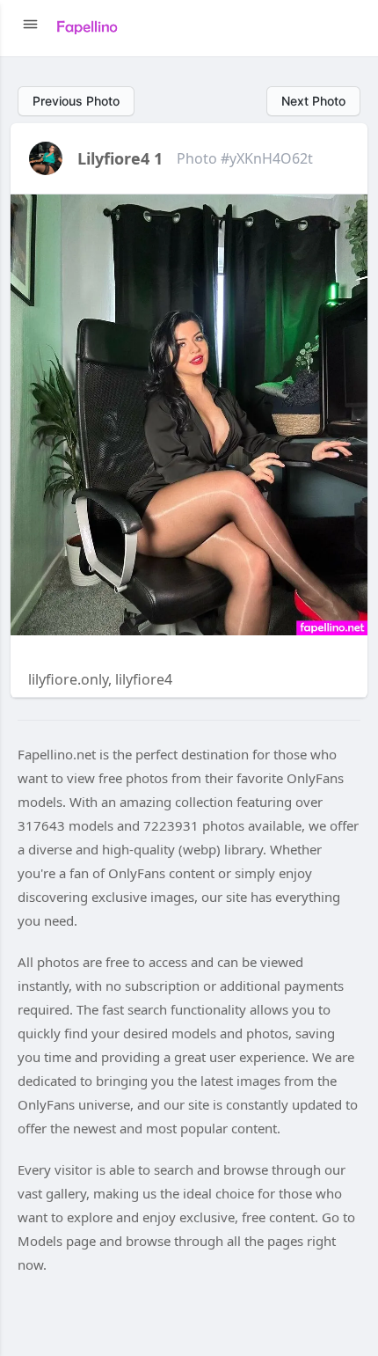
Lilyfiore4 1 (120, 158)
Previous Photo (76, 100)
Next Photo (313, 100)
